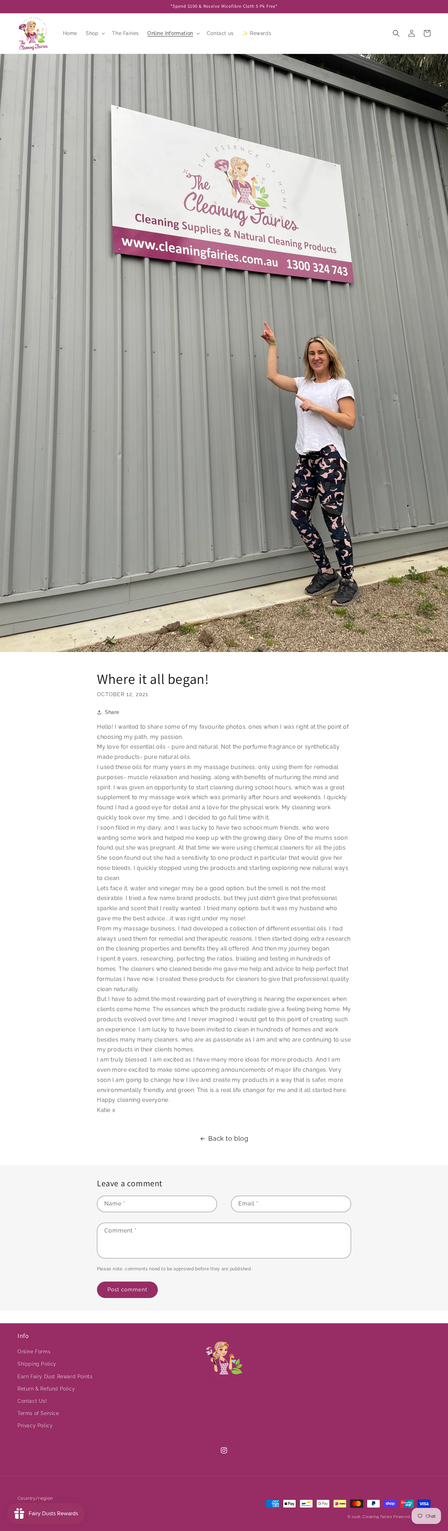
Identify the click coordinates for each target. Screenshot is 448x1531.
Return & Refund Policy (46, 1389)
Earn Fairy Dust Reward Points (55, 1376)
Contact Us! (32, 1401)
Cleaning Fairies (377, 1517)
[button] (95, 33)
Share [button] (112, 712)
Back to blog (228, 1138)
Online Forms (34, 1351)
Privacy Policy (35, 1425)
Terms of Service (38, 1413)
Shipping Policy (37, 1364)
